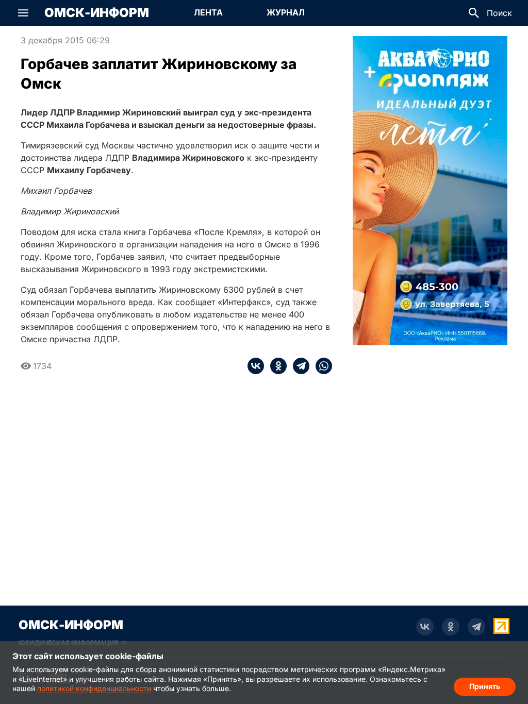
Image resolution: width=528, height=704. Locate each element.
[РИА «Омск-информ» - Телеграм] (476, 626)
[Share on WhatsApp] (320, 366)
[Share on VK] (256, 366)
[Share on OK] (275, 366)
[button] (23, 13)
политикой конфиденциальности (94, 688)
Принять (484, 686)
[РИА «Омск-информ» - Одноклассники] (450, 626)
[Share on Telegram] (298, 366)
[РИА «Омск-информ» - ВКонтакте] (425, 626)
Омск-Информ (96, 13)
